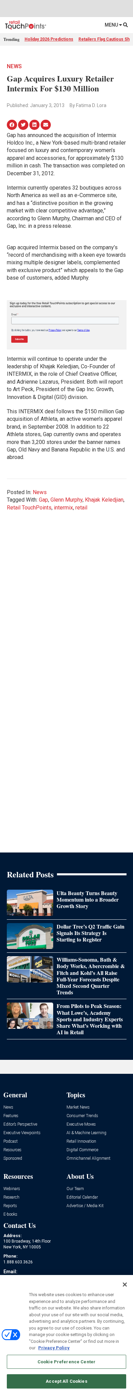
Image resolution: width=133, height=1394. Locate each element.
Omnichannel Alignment (88, 1158)
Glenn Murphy (66, 499)
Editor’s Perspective (20, 1124)
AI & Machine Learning (86, 1133)
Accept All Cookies (66, 1381)
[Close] (124, 1284)
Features (10, 1116)
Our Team (75, 1189)
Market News (78, 1107)
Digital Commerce (82, 1150)
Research (11, 1197)
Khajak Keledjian (104, 499)
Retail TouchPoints (29, 507)
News (14, 66)
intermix (63, 507)
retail (81, 507)
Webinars (11, 1189)
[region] (66, 1334)
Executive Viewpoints (22, 1133)
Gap (43, 499)
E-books (10, 1214)
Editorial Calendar (82, 1197)
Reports (10, 1206)
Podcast (10, 1141)
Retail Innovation (81, 1141)
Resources (12, 1150)
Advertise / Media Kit (85, 1206)
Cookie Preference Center (66, 1361)
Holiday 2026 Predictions (49, 39)
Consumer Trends (82, 1116)
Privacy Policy (54, 1347)
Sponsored (12, 1158)
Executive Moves (81, 1124)
